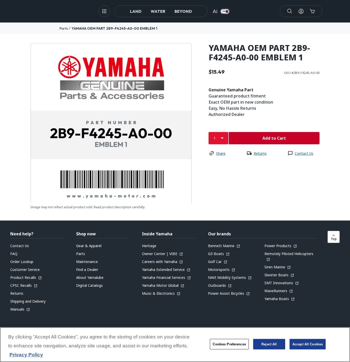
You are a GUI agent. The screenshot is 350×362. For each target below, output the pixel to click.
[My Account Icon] (301, 11)
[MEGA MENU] (104, 11)
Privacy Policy (26, 355)
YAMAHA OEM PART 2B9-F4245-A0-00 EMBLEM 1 (114, 28)
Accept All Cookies (307, 344)
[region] (175, 344)
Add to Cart (274, 138)
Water (158, 11)
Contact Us (304, 153)
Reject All (269, 344)
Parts (63, 28)
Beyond (183, 11)
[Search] (289, 11)
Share (220, 153)
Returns (260, 153)
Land (135, 11)
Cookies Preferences (229, 344)
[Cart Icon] (312, 11)
